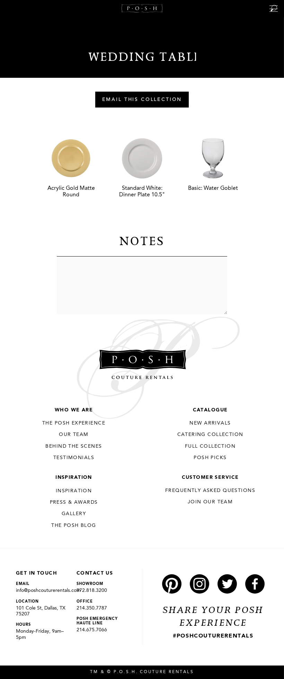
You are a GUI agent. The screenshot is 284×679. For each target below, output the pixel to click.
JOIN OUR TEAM (210, 502)
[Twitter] (227, 584)
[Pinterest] (171, 584)
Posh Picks (210, 457)
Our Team (73, 434)
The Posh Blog (73, 525)
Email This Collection (142, 99)
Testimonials (73, 457)
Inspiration (73, 477)
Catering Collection (210, 434)
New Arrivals (210, 423)
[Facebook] (255, 584)
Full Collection (210, 446)
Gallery (74, 513)
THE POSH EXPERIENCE (73, 423)
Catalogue (210, 410)
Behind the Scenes (73, 446)
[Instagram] (199, 584)
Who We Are (74, 410)
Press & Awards (74, 502)
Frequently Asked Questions (210, 490)
